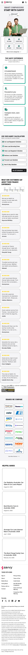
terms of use (23, 644)
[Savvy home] (8, 2)
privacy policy (16, 644)
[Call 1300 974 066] (23, 2)
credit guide (3, 630)
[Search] (26, 2)
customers (10, 387)
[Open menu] (2, 2)
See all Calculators (18, 170)
